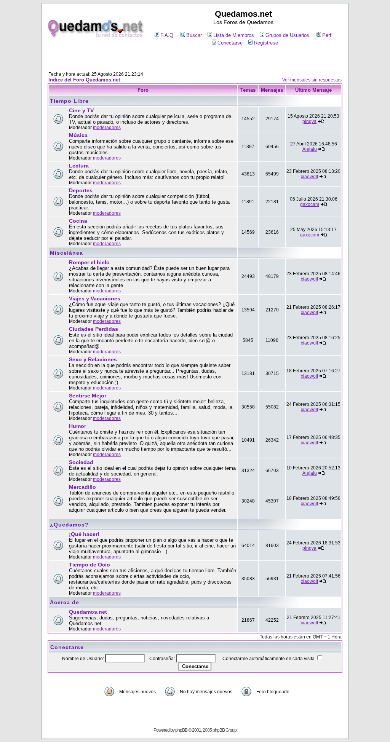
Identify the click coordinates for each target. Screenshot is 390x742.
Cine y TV (81, 110)
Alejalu (309, 149)
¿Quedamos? (69, 525)
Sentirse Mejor (87, 396)
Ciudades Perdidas (93, 329)
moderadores (107, 127)
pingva (309, 121)
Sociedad (81, 462)
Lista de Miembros (233, 35)
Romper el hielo (89, 262)
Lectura (79, 166)
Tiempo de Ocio (89, 565)
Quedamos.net (88, 612)
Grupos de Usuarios (287, 35)
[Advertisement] (195, 59)
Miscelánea (66, 253)
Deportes (81, 190)
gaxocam (309, 204)
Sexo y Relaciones (93, 359)
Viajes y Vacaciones (94, 298)
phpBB (181, 730)
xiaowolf (309, 176)
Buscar (194, 35)
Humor (77, 426)
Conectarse (230, 43)
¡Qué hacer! (84, 534)
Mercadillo (82, 487)
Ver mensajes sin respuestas (312, 80)
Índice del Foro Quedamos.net (84, 80)
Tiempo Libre (69, 101)
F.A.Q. (167, 35)
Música (78, 135)
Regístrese (266, 43)
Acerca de (64, 602)
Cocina (78, 221)
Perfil (328, 35)
